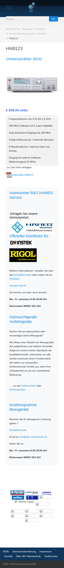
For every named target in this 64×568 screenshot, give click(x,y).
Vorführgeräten (17, 389)
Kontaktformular (22, 274)
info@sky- (14, 278)
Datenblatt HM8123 (22, 174)
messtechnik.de (17, 285)
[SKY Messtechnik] (32, 7)
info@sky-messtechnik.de (33, 436)
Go (53, 18)
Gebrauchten (29, 385)
